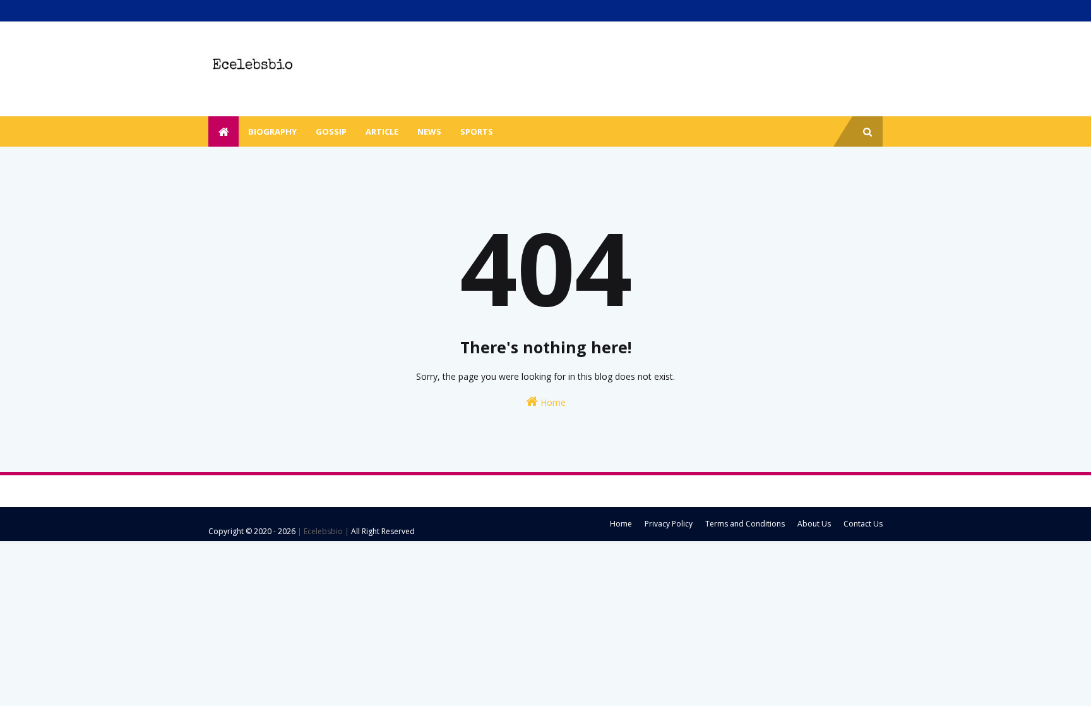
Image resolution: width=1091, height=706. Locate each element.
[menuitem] (223, 131)
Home (552, 402)
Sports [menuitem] (476, 131)
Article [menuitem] (382, 131)
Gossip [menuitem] (331, 131)
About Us (814, 523)
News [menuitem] (429, 131)
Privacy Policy (669, 523)
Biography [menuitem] (272, 131)
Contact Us (863, 523)
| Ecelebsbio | (322, 531)
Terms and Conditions (745, 523)
